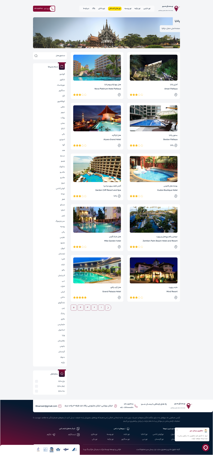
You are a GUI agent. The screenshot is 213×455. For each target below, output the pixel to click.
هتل (168, 28)
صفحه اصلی (175, 28)
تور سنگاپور (126, 439)
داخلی (63, 297)
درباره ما (86, 8)
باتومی (62, 346)
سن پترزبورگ (60, 221)
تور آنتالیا (144, 434)
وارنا (63, 335)
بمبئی (63, 123)
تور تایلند (126, 434)
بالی (63, 134)
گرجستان (61, 351)
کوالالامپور (61, 101)
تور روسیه (128, 8)
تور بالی (94, 439)
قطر (63, 199)
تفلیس (62, 237)
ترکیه (63, 362)
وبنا (84, 449)
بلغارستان (61, 341)
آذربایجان (61, 275)
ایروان (63, 248)
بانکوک (62, 166)
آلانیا (63, 259)
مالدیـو (62, 172)
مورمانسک (61, 85)
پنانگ (63, 313)
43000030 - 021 (126, 407)
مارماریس (61, 324)
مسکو (62, 205)
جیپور (63, 112)
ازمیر (63, 215)
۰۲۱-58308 (128, 404)
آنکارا (63, 128)
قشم (63, 161)
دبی (63, 281)
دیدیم (62, 156)
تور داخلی (101, 8)
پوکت (63, 117)
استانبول (61, 330)
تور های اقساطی (115, 8)
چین (63, 308)
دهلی (63, 107)
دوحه (63, 194)
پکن (63, 232)
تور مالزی (94, 434)
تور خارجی (147, 8)
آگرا (63, 96)
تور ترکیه (137, 8)
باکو (63, 270)
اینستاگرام (72, 434)
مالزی (63, 319)
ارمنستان (62, 253)
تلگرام (49, 434)
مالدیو (62, 177)
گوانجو (62, 74)
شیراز (63, 183)
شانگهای (61, 302)
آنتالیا (63, 210)
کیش (63, 292)
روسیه (62, 226)
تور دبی (145, 439)
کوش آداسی (60, 188)
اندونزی (62, 139)
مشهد (62, 243)
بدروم (63, 357)
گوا (63, 145)
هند (63, 150)
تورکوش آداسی (158, 434)
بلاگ (93, 8)
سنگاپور (62, 90)
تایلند (63, 264)
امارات (63, 286)
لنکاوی (62, 79)
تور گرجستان (159, 439)
